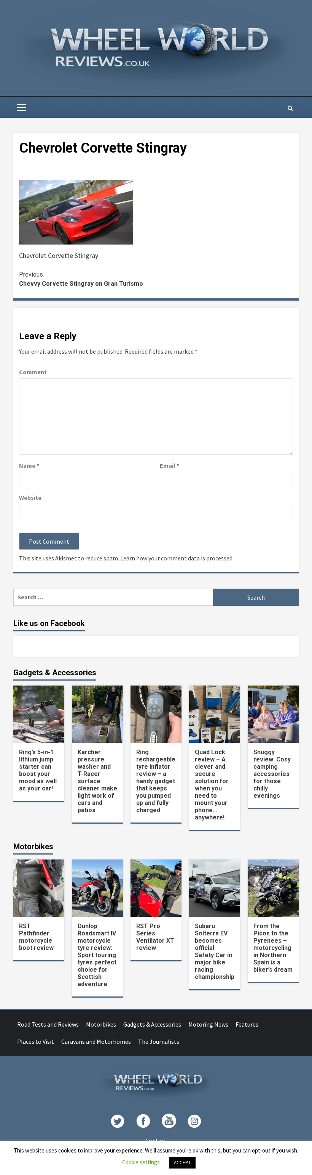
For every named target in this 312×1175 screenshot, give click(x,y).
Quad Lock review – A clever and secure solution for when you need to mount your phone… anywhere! (212, 784)
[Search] (290, 108)
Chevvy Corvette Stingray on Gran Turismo (81, 279)
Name (29, 465)
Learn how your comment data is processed (176, 558)
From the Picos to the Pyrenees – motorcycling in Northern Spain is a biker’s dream (273, 947)
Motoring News (208, 1024)
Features (247, 1024)
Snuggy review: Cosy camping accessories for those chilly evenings (272, 773)
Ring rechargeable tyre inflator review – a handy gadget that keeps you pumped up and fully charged (155, 781)
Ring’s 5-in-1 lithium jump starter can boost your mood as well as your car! (38, 770)
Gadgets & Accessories (152, 1024)
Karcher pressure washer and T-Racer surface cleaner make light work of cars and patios (97, 781)
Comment (33, 372)
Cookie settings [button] (141, 1162)
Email (169, 465)
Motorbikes (101, 1024)
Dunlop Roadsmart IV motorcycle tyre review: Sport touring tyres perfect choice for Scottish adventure (97, 955)
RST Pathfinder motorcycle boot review (36, 936)
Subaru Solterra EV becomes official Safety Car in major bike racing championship (214, 951)
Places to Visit (35, 1041)
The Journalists (158, 1041)
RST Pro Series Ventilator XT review (155, 936)
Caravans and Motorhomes (96, 1041)
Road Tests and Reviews (48, 1024)
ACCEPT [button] (182, 1162)
